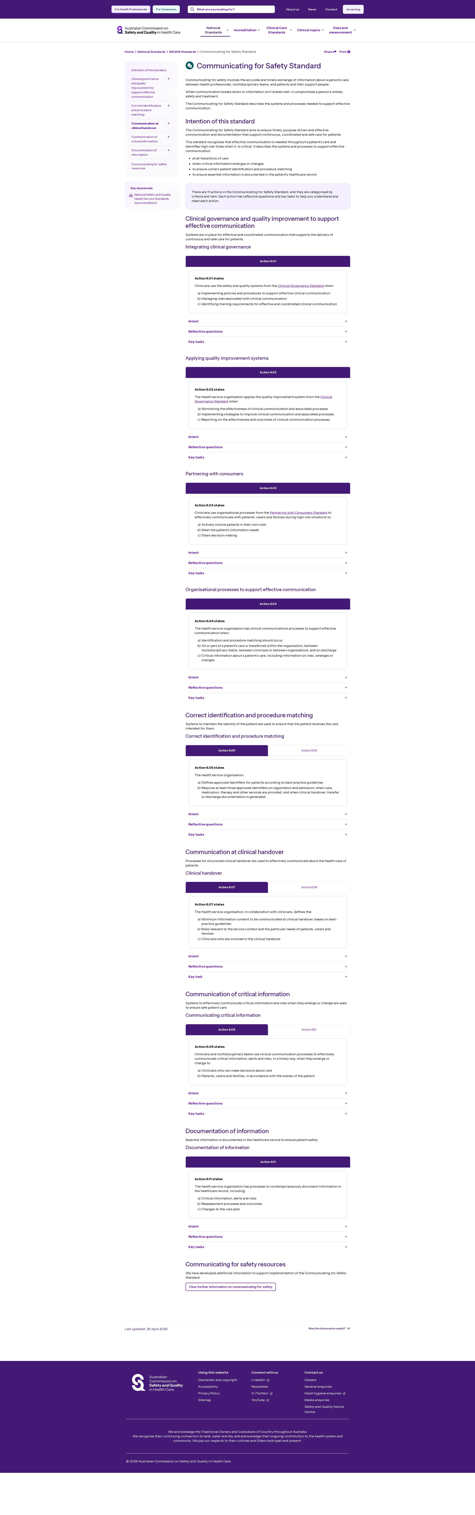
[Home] (157, 1383)
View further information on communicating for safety (231, 1287)
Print (343, 52)
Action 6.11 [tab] (268, 1162)
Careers (310, 1380)
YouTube (258, 1400)
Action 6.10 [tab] (309, 1029)
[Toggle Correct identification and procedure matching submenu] (169, 105)
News (312, 9)
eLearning (353, 9)
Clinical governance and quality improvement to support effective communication (145, 87)
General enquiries (318, 1387)
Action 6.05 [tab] (226, 750)
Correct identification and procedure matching (146, 110)
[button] (268, 321)
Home (129, 52)
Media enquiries (316, 1400)
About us (292, 9)
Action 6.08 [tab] (309, 887)
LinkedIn (258, 1380)
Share (328, 52)
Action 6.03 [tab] (268, 488)
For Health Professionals (131, 9)
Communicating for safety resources (149, 166)
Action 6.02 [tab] (268, 372)
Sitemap (204, 1400)
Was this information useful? (326, 1328)
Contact (331, 9)
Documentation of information (144, 152)
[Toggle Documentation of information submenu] (169, 150)
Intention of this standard (148, 70)
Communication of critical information (144, 139)
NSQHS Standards (182, 52)
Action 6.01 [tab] (268, 261)
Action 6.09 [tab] (226, 1029)
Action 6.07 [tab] (226, 887)
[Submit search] (192, 9)
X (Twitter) (260, 1393)
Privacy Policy (209, 1393)
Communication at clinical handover (144, 126)
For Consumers (166, 9)
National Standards (151, 52)
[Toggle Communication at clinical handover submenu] (169, 123)
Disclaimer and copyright (217, 1380)
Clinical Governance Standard (301, 286)
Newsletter (259, 1387)
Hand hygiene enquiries (323, 1393)
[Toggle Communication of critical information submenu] (169, 137)
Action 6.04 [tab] (268, 604)
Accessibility (208, 1387)
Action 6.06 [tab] (309, 750)
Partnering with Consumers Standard (298, 513)
